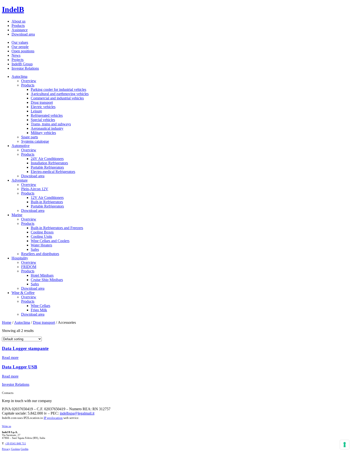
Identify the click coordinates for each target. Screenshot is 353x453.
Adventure (20, 180)
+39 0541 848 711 (15, 443)
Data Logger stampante (25, 348)
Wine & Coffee (23, 293)
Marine (17, 215)
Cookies (15, 448)
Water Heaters (41, 245)
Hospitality (20, 258)
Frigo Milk (39, 310)
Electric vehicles (43, 107)
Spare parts (29, 137)
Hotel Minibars (42, 275)
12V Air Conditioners (47, 198)
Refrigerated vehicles (47, 115)
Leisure (36, 111)
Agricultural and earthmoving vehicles (60, 94)
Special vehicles (43, 120)
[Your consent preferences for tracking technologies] (344, 444)
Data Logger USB (19, 366)
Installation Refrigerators (49, 163)
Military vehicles (43, 133)
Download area (23, 34)
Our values (20, 42)
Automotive (21, 146)
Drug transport (42, 102)
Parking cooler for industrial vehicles (58, 89)
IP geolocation (53, 418)
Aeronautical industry (47, 128)
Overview (28, 81)
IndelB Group (22, 64)
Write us (6, 426)
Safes (35, 249)
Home (6, 322)
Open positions (23, 51)
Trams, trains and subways (51, 124)
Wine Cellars (40, 306)
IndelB (13, 9)
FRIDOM (28, 267)
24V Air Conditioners (47, 159)
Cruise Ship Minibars (47, 280)
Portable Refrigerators (47, 167)
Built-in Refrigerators (47, 202)
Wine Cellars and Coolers (50, 241)
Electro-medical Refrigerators (53, 172)
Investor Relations (25, 68)
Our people (20, 47)
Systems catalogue (35, 141)
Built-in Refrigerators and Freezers (57, 228)
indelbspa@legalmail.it (77, 413)
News (16, 55)
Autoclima (19, 76)
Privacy (6, 448)
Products (18, 26)
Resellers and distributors (40, 254)
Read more (10, 357)
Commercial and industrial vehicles (57, 98)
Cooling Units (41, 236)
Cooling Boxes (42, 232)
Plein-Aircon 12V (34, 189)
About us (18, 21)
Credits (24, 448)
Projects (18, 60)
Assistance (20, 30)
